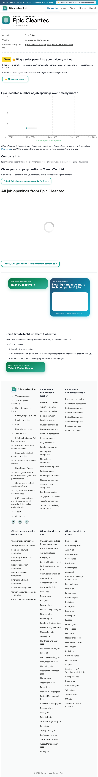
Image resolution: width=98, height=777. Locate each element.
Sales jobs (44, 712)
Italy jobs (69, 611)
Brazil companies (47, 420)
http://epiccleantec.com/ (37, 40)
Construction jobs (48, 587)
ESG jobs (44, 600)
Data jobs (44, 591)
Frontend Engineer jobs (50, 623)
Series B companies (74, 412)
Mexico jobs (70, 629)
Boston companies (48, 411)
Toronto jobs (71, 694)
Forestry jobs (46, 618)
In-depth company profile (26, 16)
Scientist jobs (46, 717)
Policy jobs (45, 687)
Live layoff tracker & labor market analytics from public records (23, 475)
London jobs (70, 624)
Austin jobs (70, 550)
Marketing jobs (47, 666)
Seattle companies (48, 492)
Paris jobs (69, 651)
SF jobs (68, 664)
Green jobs (45, 636)
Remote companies (49, 402)
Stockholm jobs (72, 685)
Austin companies (48, 407)
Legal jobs (44, 653)
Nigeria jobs (70, 647)
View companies (22, 396)
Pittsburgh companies (50, 475)
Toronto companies (49, 501)
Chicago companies (49, 429)
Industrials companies (21, 587)
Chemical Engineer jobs (50, 574)
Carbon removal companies (23, 599)
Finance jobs (46, 614)
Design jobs (45, 596)
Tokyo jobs (70, 690)
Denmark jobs (71, 584)
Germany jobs (71, 597)
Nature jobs (45, 678)
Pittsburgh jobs (72, 655)
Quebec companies (49, 480)
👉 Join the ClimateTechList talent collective (76, 2)
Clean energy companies (22, 541)
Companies (52, 8)
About (73, 8)
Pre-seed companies (74, 399)
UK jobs (68, 699)
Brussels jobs (71, 567)
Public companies (73, 426)
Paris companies (47, 471)
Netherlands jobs (73, 638)
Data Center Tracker (24, 468)
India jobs (69, 602)
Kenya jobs (70, 615)
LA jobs (68, 620)
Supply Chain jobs (48, 730)
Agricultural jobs (47, 553)
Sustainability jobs (48, 735)
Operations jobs (47, 683)
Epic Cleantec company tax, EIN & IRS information (49, 44)
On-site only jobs (73, 545)
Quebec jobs (71, 660)
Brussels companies (49, 425)
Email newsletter (22, 420)
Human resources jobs (50, 648)
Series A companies (74, 408)
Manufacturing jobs (49, 662)
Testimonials (21, 433)
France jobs (70, 593)
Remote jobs (71, 541)
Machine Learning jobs (50, 657)
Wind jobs (44, 751)
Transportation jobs (49, 739)
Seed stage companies (75, 403)
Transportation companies (23, 545)
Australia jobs (71, 554)
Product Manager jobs (50, 691)
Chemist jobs (46, 578)
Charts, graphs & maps (25, 415)
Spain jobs (70, 681)
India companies (47, 438)
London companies (48, 447)
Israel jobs (70, 606)
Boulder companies (48, 416)
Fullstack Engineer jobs (50, 627)
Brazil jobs (70, 563)
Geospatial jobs (47, 632)
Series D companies (74, 421)
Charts (82, 8)
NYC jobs (69, 633)
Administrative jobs (49, 548)
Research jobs (46, 708)
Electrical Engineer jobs (50, 609)
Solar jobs (44, 726)
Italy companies (47, 442)
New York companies (49, 466)
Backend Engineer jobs (50, 562)
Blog (17, 424)
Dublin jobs (70, 588)
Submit (92, 8)
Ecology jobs (46, 605)
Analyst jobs (45, 557)
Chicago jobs (71, 572)
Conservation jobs (48, 582)
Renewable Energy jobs (50, 703)
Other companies (73, 430)
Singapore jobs (72, 676)
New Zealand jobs (73, 642)
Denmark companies (49, 433)
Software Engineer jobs (50, 721)
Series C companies (74, 417)
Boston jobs (70, 559)
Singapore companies (50, 496)
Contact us (6, 149)
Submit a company (23, 429)
